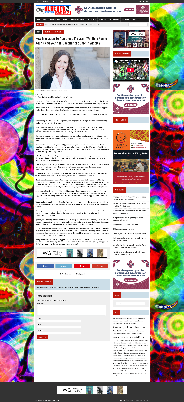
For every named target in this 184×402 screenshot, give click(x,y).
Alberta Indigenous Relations (139, 318)
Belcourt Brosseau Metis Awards (135, 331)
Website (40, 330)
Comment (40, 304)
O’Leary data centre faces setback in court (125, 224)
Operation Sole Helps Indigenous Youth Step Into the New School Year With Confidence (129, 205)
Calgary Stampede (117, 333)
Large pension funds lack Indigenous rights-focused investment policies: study (128, 218)
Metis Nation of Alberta (122, 353)
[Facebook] (143, 1)
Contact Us (135, 19)
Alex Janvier (130, 321)
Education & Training (78, 19)
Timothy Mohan (116, 368)
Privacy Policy (138, 400)
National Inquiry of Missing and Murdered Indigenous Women (131, 360)
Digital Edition (114, 19)
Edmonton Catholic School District (133, 340)
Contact (62, 1)
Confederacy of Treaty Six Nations (123, 337)
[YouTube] (147, 1)
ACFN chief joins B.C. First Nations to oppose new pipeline (129, 233)
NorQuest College (118, 363)
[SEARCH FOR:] (138, 24)
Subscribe (46, 1)
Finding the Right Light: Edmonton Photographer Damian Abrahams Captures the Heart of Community (129, 246)
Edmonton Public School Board (130, 343)
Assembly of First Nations (129, 327)
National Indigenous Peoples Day (135, 355)
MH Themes (56, 400)
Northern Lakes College (133, 363)
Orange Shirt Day (133, 365)
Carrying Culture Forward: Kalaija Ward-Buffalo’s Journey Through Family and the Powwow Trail (129, 198)
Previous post (67, 274)
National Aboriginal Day (119, 355)
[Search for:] (131, 303)
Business (65, 19)
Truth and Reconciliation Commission (135, 371)
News (45, 19)
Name (39, 318)
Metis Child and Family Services (139, 350)
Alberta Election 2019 (125, 318)
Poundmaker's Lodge (142, 365)
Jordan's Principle (126, 350)
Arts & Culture (55, 19)
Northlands (145, 363)
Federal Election (122, 345)
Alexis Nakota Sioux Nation (119, 321)
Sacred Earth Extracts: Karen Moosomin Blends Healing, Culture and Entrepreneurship (129, 253)
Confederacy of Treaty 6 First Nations (132, 333)
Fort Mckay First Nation (135, 345)
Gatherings (102, 19)
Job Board (125, 19)
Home (38, 19)
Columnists (92, 19)
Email (39, 324)
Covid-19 (139, 336)
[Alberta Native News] (53, 10)
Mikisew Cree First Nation (138, 353)
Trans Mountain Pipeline (127, 368)
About (38, 1)
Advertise (54, 1)
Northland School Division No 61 (121, 365)
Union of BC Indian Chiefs (130, 373)
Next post (79, 274)
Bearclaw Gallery (119, 331)
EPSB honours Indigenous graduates (123, 229)
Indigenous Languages (120, 348)
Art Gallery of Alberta (128, 323)
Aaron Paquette (116, 318)
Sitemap (146, 400)
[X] (140, 1)
